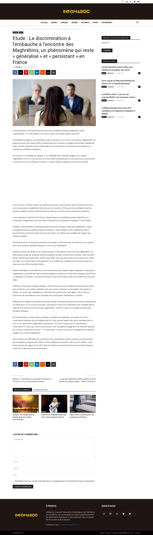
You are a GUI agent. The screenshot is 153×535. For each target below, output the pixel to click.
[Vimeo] (134, 1)
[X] (130, 1)
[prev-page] (14, 424)
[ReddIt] (42, 72)
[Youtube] (138, 1)
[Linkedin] (37, 72)
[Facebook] (123, 1)
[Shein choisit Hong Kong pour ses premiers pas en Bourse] (83, 404)
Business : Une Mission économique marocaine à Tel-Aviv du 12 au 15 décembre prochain (32, 380)
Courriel (106, 42)
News (21, 32)
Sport (95, 22)
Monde (74, 22)
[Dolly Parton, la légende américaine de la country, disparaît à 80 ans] (54, 404)
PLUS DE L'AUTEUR (40, 390)
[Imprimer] (53, 72)
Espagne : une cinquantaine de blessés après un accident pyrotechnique (23, 417)
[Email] (48, 72)
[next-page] (17, 424)
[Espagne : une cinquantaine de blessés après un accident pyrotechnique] (26, 404)
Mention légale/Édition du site (123, 533)
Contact (137, 533)
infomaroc (18, 67)
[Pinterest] (26, 72)
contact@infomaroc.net (68, 525)
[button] (137, 23)
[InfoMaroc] (76, 11)
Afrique (64, 22)
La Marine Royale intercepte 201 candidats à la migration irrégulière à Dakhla (118, 111)
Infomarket (106, 22)
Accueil (44, 22)
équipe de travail (105, 533)
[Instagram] (126, 1)
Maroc (54, 22)
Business (85, 22)
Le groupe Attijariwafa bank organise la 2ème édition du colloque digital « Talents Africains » (77, 380)
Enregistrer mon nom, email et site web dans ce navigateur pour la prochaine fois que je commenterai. (55, 481)
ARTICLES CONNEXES (22, 390)
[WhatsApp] (31, 72)
